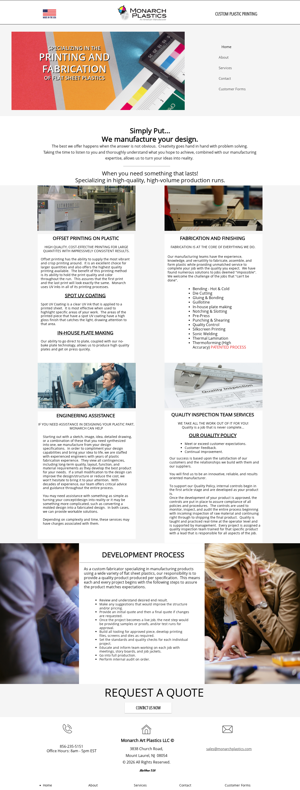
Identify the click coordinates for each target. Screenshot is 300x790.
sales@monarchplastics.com (229, 748)
